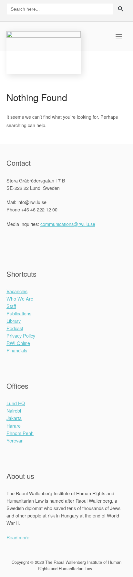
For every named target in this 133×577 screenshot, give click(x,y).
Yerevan (15, 440)
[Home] (43, 51)
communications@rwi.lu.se (67, 223)
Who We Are (19, 298)
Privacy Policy (20, 335)
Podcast (14, 328)
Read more (17, 537)
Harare (13, 425)
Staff (11, 305)
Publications (18, 313)
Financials (16, 350)
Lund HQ (15, 403)
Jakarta (14, 417)
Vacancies (16, 291)
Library (13, 320)
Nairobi (13, 410)
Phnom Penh (20, 433)
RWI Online (18, 343)
